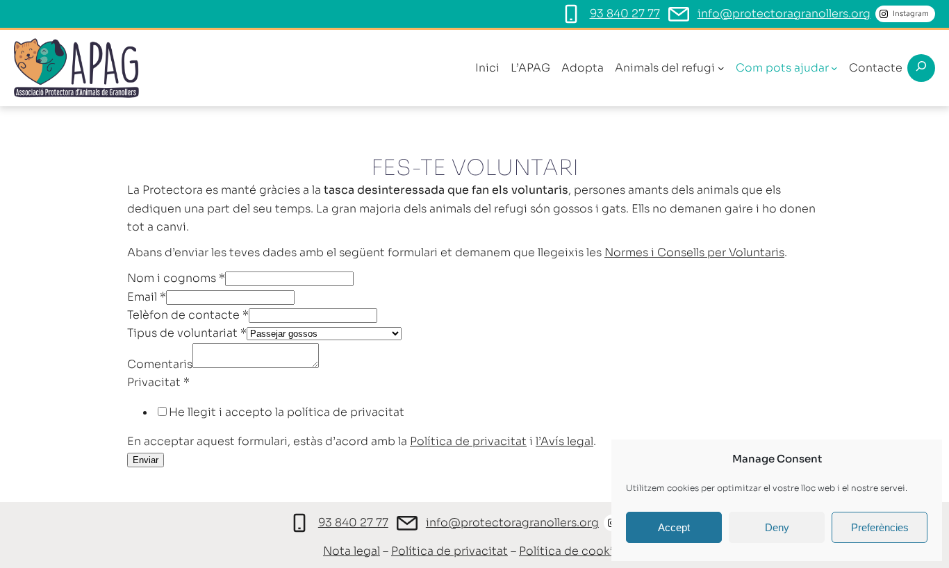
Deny (777, 527)
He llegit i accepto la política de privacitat (286, 412)
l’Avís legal (564, 441)
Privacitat (158, 382)
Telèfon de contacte (188, 315)
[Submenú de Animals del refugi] (721, 68)
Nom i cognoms (176, 278)
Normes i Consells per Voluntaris (694, 252)
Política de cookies (572, 551)
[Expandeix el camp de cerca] (921, 68)
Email (146, 297)
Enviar (145, 460)
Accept (674, 527)
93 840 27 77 (625, 13)
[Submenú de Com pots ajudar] (834, 68)
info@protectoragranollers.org (784, 13)
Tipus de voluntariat (187, 333)
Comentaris (159, 364)
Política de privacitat (468, 441)
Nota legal (351, 551)
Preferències (880, 527)
